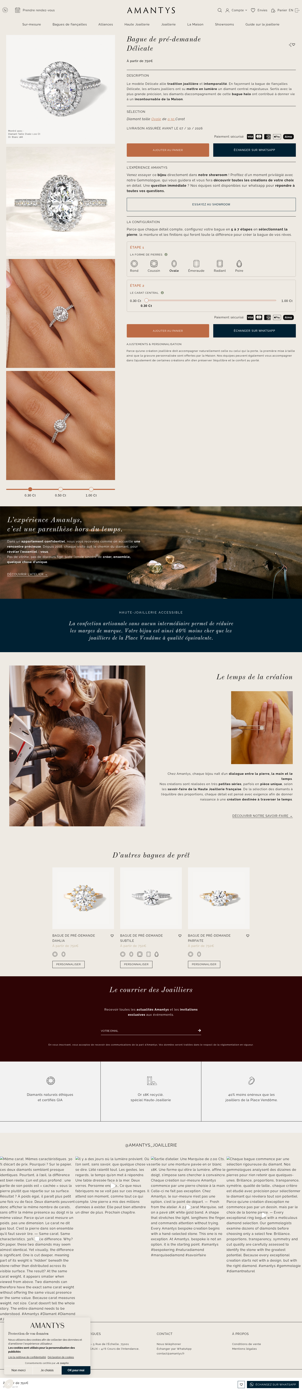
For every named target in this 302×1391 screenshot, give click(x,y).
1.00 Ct (91, 495)
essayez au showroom (211, 204)
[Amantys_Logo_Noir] (151, 9)
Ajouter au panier (168, 150)
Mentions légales (244, 1348)
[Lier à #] (290, 45)
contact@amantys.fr (171, 1353)
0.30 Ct (30, 495)
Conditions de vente (246, 1344)
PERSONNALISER (68, 964)
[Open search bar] (220, 10)
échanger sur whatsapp (254, 150)
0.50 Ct (60, 495)
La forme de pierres (146, 254)
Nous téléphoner (169, 1344)
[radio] (134, 266)
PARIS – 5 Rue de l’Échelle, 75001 (105, 1344)
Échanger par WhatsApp (174, 1348)
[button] (293, 44)
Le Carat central (144, 292)
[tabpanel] (60, 425)
